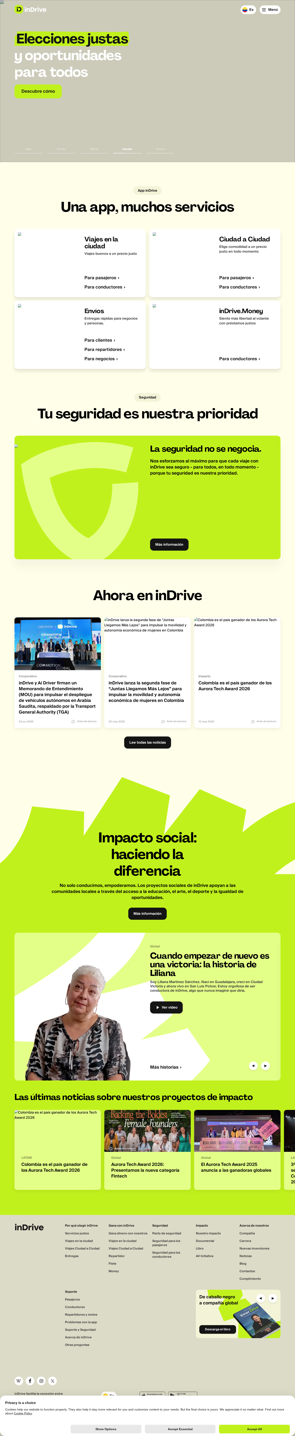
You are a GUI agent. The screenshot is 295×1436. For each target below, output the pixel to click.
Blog (242, 1263)
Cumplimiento (250, 1278)
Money (114, 1271)
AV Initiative (205, 1256)
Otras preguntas (77, 1345)
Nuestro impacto (208, 1233)
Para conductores (103, 287)
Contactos (247, 1271)
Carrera (245, 1241)
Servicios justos (77, 1233)
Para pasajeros (100, 278)
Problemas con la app (81, 1322)
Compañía (247, 1233)
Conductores (75, 1307)
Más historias (164, 1067)
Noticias (245, 1256)
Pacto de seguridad (166, 1233)
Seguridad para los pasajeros (166, 1243)
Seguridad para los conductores (166, 1254)
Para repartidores (103, 350)
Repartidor (117, 1256)
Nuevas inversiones (254, 1248)
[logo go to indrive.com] (30, 9)
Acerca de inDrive (78, 1337)
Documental (205, 1241)
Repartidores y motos (81, 1314)
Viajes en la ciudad (79, 1241)
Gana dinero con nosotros (128, 1233)
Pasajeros (72, 1299)
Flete (112, 1263)
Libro (200, 1248)
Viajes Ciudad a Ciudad (82, 1248)
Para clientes (98, 340)
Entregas (72, 1256)
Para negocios (99, 359)
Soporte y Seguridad (80, 1329)
